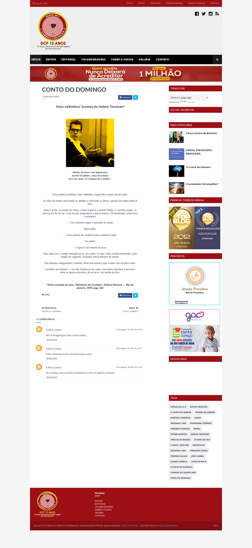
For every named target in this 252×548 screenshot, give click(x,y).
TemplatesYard (129, 525)
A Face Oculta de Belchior (201, 133)
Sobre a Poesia (196, 3)
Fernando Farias (199, 450)
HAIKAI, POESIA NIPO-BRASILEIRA (199, 151)
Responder (52, 340)
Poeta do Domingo (180, 478)
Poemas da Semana (205, 412)
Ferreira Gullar (179, 456)
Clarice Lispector (180, 445)
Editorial (155, 3)
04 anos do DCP (202, 439)
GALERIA (99, 512)
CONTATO (100, 515)
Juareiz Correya (179, 461)
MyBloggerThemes (167, 525)
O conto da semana (181, 412)
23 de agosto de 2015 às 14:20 (129, 329)
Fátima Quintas (179, 434)
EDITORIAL (100, 503)
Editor (141, 3)
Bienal (197, 428)
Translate (191, 102)
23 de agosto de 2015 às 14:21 (129, 348)
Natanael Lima (178, 423)
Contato (214, 3)
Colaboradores (174, 3)
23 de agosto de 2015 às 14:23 (129, 367)
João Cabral (197, 456)
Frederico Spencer (180, 428)
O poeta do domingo (182, 467)
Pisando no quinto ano (183, 472)
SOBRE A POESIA (103, 509)
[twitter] (203, 13)
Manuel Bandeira (200, 434)
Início (130, 3)
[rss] (217, 13)
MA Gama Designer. (110, 525)
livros (197, 417)
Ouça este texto (51, 96)
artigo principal (199, 406)
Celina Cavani (54, 329)
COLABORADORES (104, 506)
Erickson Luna (178, 450)
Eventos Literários (180, 417)
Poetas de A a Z (178, 406)
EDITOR (51, 59)
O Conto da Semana (198, 167)
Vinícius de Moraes (180, 439)
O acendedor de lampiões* (202, 184)
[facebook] (196, 13)
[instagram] (210, 13)
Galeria (145, 59)
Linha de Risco (198, 461)
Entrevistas (199, 445)
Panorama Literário (201, 423)
